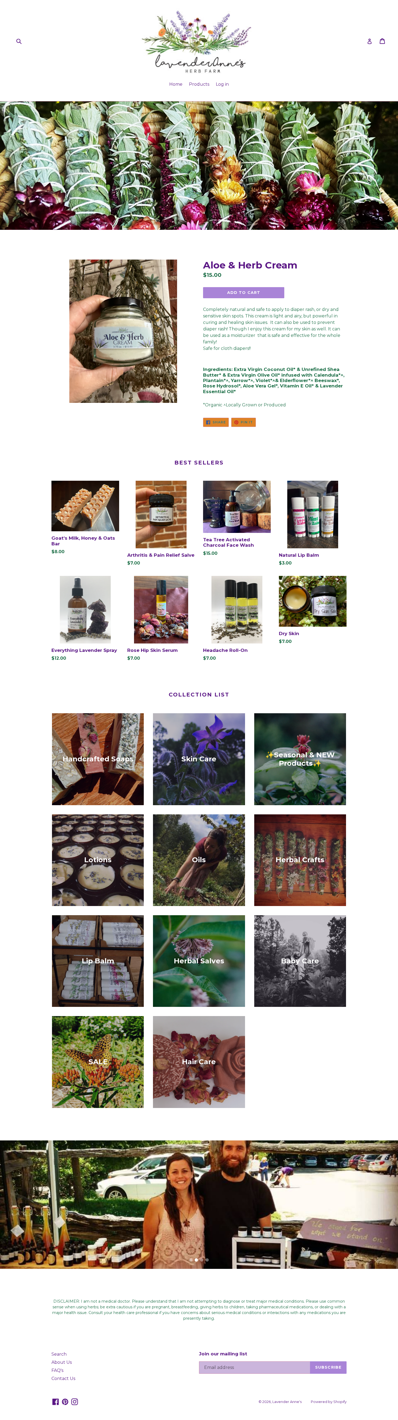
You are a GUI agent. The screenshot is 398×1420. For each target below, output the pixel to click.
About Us (61, 1362)
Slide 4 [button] (207, 1260)
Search (59, 1354)
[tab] (191, 1260)
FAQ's (57, 1370)
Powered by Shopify (329, 1401)
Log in (222, 84)
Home (175, 84)
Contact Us (63, 1378)
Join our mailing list (223, 1353)
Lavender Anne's (287, 1401)
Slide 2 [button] (196, 1260)
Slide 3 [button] (201, 1260)
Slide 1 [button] (191, 1260)
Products (199, 84)
